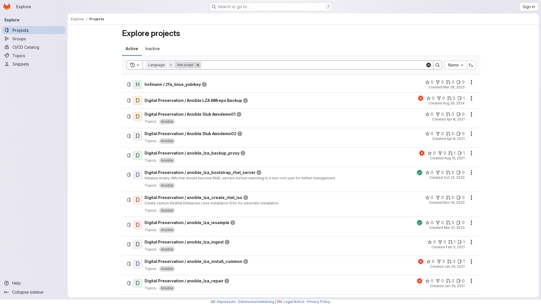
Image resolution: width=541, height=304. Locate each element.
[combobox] (455, 65)
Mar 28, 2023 (454, 87)
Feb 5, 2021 (455, 247)
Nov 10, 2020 (454, 202)
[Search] (437, 65)
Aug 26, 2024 (454, 103)
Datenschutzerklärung (256, 301)
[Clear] (428, 65)
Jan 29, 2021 (454, 266)
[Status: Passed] (419, 172)
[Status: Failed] (420, 98)
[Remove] (197, 65)
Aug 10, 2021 (454, 158)
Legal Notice (294, 301)
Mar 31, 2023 (454, 227)
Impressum (226, 301)
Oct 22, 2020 (454, 177)
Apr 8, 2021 (456, 119)
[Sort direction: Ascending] (471, 65)
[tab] (132, 49)
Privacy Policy (318, 301)
